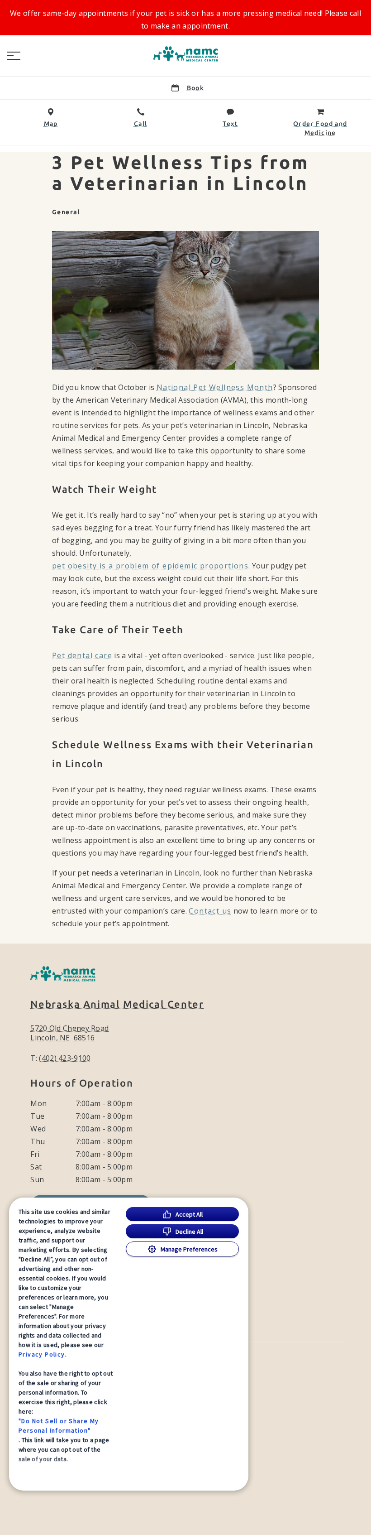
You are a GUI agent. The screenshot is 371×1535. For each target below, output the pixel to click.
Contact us (210, 911)
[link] (185, 54)
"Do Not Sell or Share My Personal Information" (59, 1425)
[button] (13, 56)
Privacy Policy (42, 1354)
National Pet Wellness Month (215, 387)
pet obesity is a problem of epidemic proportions (150, 566)
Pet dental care (82, 655)
